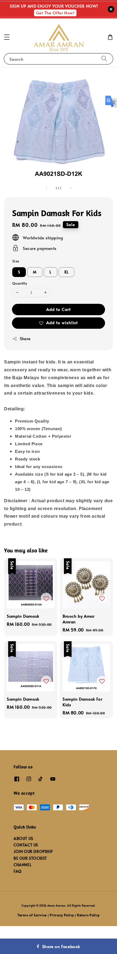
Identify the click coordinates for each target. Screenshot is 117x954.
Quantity (19, 283)
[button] (7, 37)
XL (66, 272)
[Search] (104, 58)
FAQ (18, 871)
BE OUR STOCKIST (30, 858)
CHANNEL (22, 864)
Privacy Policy (62, 915)
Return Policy (88, 915)
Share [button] (25, 338)
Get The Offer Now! (55, 12)
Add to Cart (58, 309)
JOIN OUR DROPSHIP (33, 851)
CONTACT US (26, 844)
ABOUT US (23, 838)
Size (15, 261)
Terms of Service (32, 915)
